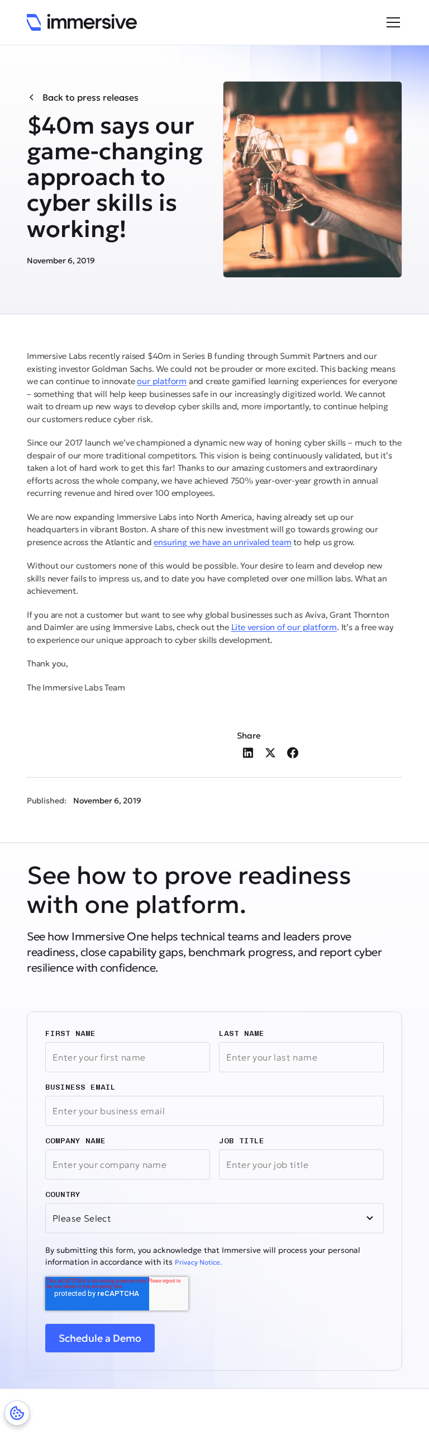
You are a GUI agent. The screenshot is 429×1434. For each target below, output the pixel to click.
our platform (162, 381)
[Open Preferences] (17, 1413)
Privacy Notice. (198, 1262)
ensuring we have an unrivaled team (222, 542)
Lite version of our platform (284, 627)
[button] (391, 22)
